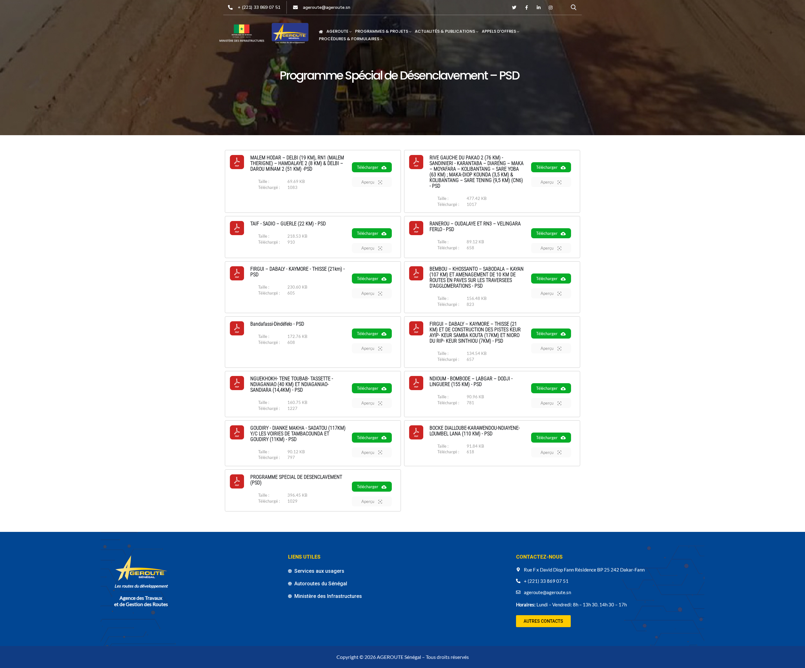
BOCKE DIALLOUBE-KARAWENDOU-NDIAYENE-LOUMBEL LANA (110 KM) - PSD (475, 431)
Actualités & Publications (445, 31)
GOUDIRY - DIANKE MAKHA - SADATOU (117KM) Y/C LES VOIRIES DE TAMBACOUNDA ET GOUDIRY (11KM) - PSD (298, 433)
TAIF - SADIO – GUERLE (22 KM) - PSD (288, 224)
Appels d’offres (499, 31)
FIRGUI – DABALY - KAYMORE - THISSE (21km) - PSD (297, 272)
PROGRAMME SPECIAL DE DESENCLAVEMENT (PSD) (296, 480)
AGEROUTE (337, 31)
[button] (543, 621)
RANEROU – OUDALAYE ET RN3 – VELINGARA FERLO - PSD (475, 226)
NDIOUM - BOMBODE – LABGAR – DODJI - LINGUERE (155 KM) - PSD (471, 381)
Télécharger (367, 167)
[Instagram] (550, 7)
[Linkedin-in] (538, 7)
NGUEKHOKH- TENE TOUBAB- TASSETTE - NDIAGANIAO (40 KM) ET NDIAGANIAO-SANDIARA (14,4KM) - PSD (291, 384)
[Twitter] (514, 7)
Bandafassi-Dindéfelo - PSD (277, 324)
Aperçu (368, 182)
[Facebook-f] (526, 7)
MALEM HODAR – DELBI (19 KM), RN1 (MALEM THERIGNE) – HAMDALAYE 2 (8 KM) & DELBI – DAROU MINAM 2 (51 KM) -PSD (297, 163)
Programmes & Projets (381, 31)
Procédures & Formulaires (349, 39)
